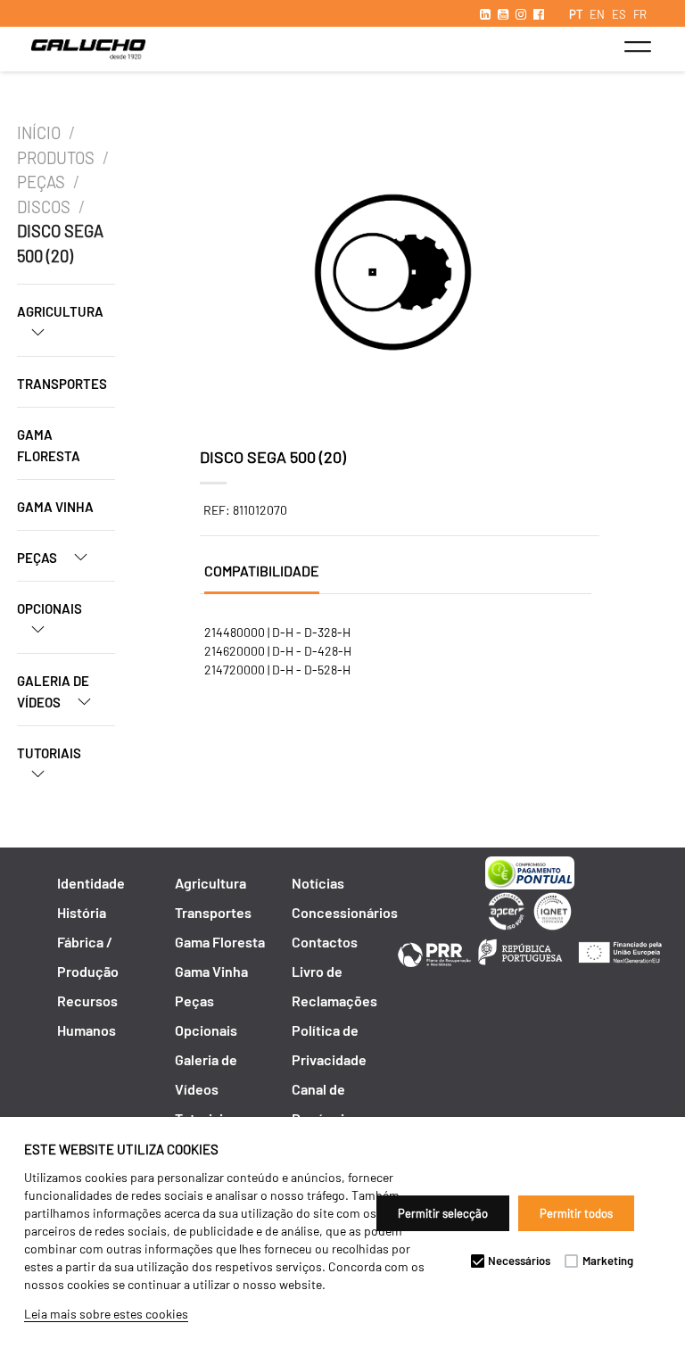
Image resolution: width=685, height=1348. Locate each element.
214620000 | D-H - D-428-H (277, 650)
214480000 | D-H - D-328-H (277, 632)
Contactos (325, 941)
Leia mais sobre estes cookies (106, 1313)
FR (640, 14)
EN (597, 14)
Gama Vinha (55, 507)
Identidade (91, 882)
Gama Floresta (48, 445)
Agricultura (60, 311)
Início (39, 133)
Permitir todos (576, 1213)
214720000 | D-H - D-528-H (277, 669)
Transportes (62, 384)
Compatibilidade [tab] (261, 570)
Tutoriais (49, 753)
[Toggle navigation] (637, 46)
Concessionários (345, 912)
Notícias (318, 882)
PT (575, 14)
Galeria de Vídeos (53, 691)
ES (619, 14)
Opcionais (49, 608)
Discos (43, 207)
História (81, 912)
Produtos (56, 158)
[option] (393, 275)
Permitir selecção (443, 1213)
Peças (41, 182)
